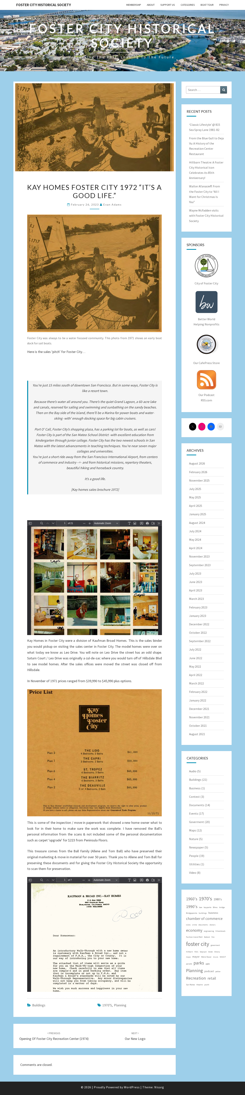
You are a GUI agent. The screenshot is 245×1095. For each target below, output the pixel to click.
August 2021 (197, 734)
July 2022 (195, 649)
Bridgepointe (191, 913)
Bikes (215, 907)
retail (211, 978)
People (193, 856)
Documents (196, 805)
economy (194, 930)
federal (207, 937)
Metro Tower (206, 957)
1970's (107, 1005)
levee (210, 951)
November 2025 (199, 480)
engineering (209, 931)
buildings (203, 913)
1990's (192, 906)
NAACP (223, 957)
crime (194, 925)
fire (213, 937)
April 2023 (195, 590)
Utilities (194, 864)
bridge (222, 907)
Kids (196, 951)
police (217, 971)
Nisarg (159, 1087)
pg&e (208, 964)
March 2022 (196, 683)
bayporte (207, 907)
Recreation (196, 978)
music (215, 957)
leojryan (203, 951)
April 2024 (195, 548)
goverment (215, 945)
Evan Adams (112, 204)
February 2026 (198, 472)
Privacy (224, 5)
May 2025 (195, 497)
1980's (218, 899)
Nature (193, 839)
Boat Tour (207, 5)
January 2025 (197, 514)
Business (195, 788)
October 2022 (198, 632)
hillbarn (189, 951)
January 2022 (197, 700)
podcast (209, 971)
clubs (188, 925)
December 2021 (199, 709)
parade (189, 964)
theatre (199, 984)
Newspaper (196, 847)
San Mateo (190, 984)
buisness (213, 913)
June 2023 (195, 582)
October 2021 (198, 726)
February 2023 (198, 607)
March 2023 (196, 599)
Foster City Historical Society (43, 4)
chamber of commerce (204, 918)
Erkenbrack (220, 931)
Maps (192, 830)
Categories (188, 5)
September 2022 (200, 641)
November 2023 (199, 556)
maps (188, 957)
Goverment (196, 822)
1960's (191, 898)
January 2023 (197, 616)
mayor (196, 956)
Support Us (167, 5)
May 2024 (195, 539)
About (151, 5)
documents (203, 925)
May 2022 (195, 666)
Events (193, 813)
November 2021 (199, 717)
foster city (197, 943)
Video (192, 873)
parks (199, 963)
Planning (120, 1005)
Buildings (38, 1005)
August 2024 (197, 523)
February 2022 (198, 692)
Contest (194, 797)
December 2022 (199, 624)
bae (200, 907)
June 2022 (195, 658)
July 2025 (195, 489)
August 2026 (197, 463)
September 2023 (200, 565)
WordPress (132, 1087)
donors (213, 925)
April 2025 (195, 506)
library (217, 951)
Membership (133, 5)
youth (206, 984)
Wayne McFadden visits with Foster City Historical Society (206, 215)
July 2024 (195, 531)
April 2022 (195, 675)
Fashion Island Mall (194, 937)
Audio (192, 771)
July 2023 (195, 573)
